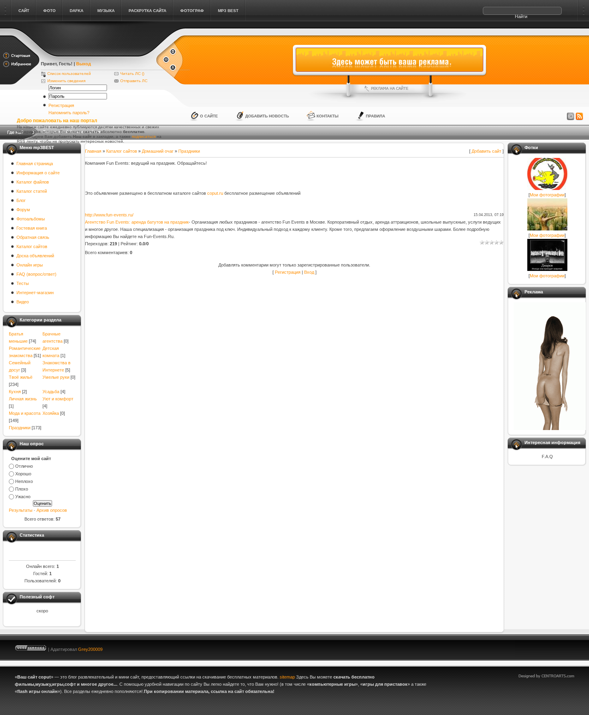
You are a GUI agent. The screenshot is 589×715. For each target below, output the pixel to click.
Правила (375, 116)
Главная (93, 151)
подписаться (143, 136)
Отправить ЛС (133, 81)
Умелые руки (55, 377)
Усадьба (50, 391)
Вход (309, 272)
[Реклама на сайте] (389, 88)
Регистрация (61, 105)
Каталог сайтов (121, 151)
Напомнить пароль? (68, 112)
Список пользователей (69, 73)
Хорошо (23, 473)
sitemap (287, 677)
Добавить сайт (486, 151)
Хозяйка (50, 413)
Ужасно (22, 496)
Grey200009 (90, 649)
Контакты (328, 116)
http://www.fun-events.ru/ (109, 214)
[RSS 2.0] (579, 116)
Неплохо (24, 481)
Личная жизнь (23, 398)
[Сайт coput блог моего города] (98, 52)
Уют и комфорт (57, 398)
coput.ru (215, 193)
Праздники (19, 427)
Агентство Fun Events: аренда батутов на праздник (137, 222)
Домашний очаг (157, 151)
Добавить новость (267, 116)
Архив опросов (51, 510)
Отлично (24, 466)
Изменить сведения (66, 81)
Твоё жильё (20, 377)
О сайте (209, 116)
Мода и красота (24, 413)
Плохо (21, 489)
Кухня (15, 391)
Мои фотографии (547, 194)
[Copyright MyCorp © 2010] (552, 647)
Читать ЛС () (132, 73)
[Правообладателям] (570, 116)
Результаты (20, 510)
